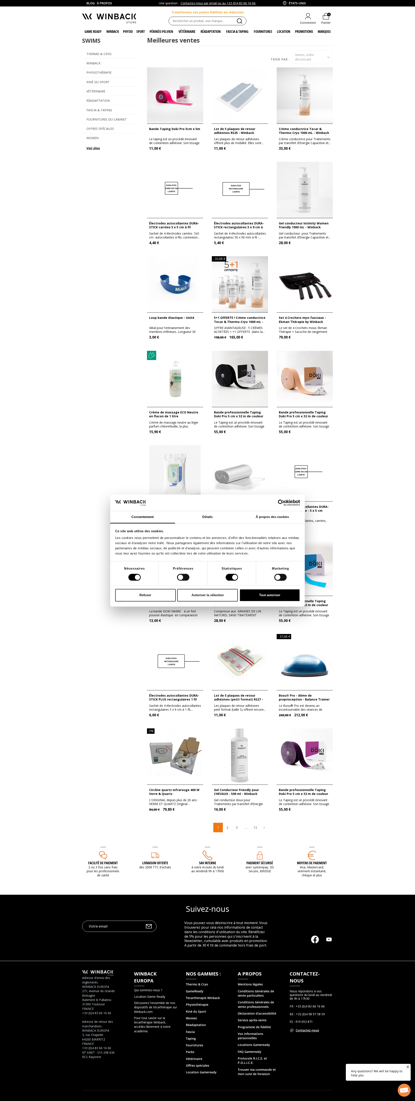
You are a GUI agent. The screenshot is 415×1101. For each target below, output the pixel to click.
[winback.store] (109, 18)
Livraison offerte (155, 863)
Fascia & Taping (99, 110)
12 (255, 827)
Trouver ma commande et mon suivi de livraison (257, 1072)
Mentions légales (250, 984)
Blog (90, 3)
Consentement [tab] (142, 517)
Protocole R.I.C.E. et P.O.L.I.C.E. (252, 1060)
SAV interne (207, 863)
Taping (191, 1038)
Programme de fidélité (254, 1027)
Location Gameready (201, 1072)
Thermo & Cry (196, 984)
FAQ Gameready (249, 1052)
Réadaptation (98, 101)
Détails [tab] (207, 517)
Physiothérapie (99, 72)
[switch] (183, 577)
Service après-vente (252, 1020)
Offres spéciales (100, 129)
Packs (190, 1052)
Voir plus (93, 148)
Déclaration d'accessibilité (257, 1013)
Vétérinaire (95, 91)
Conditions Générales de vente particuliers (256, 993)
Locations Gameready (254, 1045)
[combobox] (294, 3)
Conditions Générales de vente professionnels (256, 1004)
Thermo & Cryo (99, 54)
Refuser (145, 595)
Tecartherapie (196, 998)
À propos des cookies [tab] (272, 517)
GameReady (194, 991)
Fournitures (194, 1045)
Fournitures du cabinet (106, 119)
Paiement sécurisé (259, 863)
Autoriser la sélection (208, 595)
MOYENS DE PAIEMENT (312, 863)
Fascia (190, 1032)
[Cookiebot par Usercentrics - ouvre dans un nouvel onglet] (281, 502)
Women (92, 138)
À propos (104, 3)
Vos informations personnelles (250, 1036)
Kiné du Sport (98, 82)
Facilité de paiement (103, 863)
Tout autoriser (269, 595)
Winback (93, 63)
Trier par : (280, 59)
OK (149, 926)
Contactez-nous (307, 1030)
